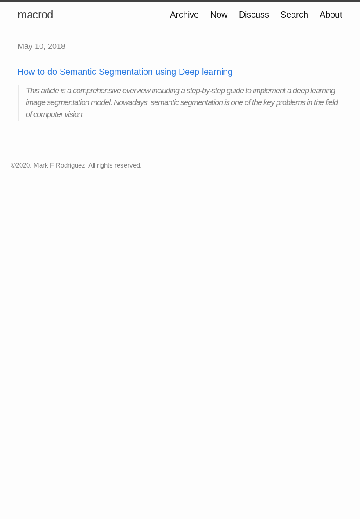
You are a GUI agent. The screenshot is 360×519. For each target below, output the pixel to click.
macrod (35, 14)
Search (294, 14)
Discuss (254, 14)
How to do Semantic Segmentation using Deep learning (125, 72)
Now (218, 14)
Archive (184, 14)
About (331, 14)
